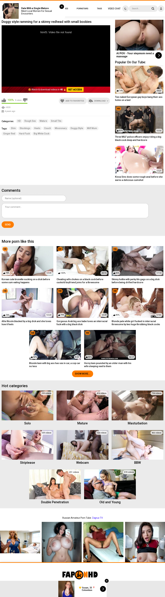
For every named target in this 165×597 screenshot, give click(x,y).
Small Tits (56, 121)
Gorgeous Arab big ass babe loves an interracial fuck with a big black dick (82, 323)
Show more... (82, 373)
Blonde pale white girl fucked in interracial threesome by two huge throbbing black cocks (136, 323)
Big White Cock (41, 133)
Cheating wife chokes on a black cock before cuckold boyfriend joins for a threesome (80, 281)
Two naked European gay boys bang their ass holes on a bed (138, 99)
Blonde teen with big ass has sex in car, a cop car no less (54, 365)
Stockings (25, 128)
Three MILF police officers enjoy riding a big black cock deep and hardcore (138, 138)
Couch (47, 128)
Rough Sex (30, 121)
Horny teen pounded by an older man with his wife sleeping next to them (107, 365)
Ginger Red (9, 133)
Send (8, 224)
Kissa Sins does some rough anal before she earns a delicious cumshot (139, 178)
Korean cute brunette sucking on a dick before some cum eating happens (26, 281)
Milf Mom (92, 128)
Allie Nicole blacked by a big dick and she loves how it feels (26, 323)
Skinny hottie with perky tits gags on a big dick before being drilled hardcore (136, 281)
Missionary (61, 128)
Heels (37, 128)
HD (19, 121)
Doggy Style (77, 128)
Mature (43, 121)
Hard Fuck (24, 133)
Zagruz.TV (97, 518)
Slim (13, 128)
